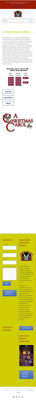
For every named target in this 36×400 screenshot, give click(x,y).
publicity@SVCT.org (20, 3)
